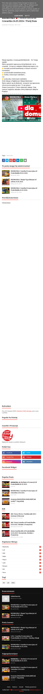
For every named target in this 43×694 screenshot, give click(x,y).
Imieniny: (24, 411)
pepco (22, 559)
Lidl (22, 550)
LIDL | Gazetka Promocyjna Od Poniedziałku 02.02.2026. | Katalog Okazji (25, 637)
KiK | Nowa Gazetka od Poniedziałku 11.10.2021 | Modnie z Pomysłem (23, 523)
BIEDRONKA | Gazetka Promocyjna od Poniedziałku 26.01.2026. (24, 189)
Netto (22, 556)
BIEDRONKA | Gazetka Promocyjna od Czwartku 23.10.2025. (24, 492)
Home (8, 687)
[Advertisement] (21, 43)
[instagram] (11, 461)
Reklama (14, 687)
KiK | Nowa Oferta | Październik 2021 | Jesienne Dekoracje (23, 515)
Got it (27, 16)
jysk (22, 563)
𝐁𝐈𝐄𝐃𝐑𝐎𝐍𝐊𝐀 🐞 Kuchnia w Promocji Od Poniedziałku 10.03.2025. (24, 483)
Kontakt (21, 687)
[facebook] (11, 452)
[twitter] (31, 452)
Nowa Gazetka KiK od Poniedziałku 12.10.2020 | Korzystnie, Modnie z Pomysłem (22, 533)
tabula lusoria (15, 596)
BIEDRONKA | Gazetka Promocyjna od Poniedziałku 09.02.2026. (24, 172)
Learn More (18, 16)
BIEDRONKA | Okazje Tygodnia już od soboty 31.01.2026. (23, 181)
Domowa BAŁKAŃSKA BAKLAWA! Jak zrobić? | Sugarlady (23, 500)
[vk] (31, 461)
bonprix (22, 566)
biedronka (10, 155)
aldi (22, 553)
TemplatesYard (17, 690)
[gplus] (11, 457)
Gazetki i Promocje (8, 25)
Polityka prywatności (30, 687)
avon (22, 572)
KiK (22, 569)
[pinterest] (31, 457)
